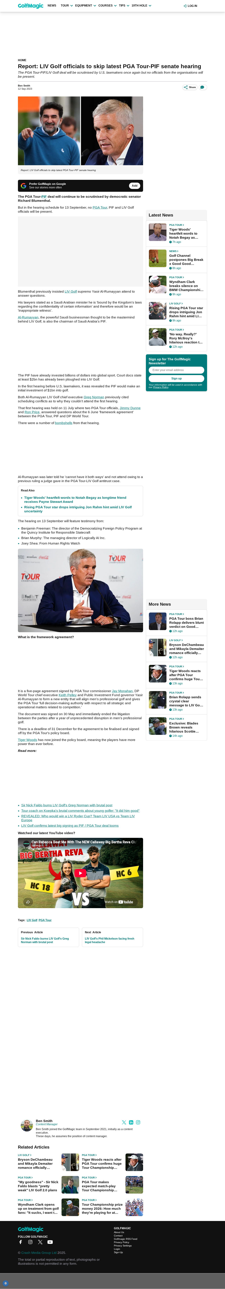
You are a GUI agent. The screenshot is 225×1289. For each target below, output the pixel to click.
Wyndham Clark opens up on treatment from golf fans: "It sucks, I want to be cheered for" (38, 1209)
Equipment (83, 5)
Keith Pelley (68, 695)
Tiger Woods (27, 740)
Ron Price (32, 412)
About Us (119, 1232)
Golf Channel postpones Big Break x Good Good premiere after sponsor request (186, 260)
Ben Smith (24, 85)
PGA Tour (100, 207)
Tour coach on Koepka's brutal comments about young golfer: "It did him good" (80, 811)
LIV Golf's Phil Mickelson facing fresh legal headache (109, 940)
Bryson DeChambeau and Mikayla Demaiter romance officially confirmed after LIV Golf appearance (37, 1164)
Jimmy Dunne (130, 408)
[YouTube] (50, 1243)
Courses (105, 5)
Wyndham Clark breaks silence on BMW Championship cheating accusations (185, 286)
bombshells (63, 423)
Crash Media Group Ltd (39, 1253)
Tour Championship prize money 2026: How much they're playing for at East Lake (102, 1209)
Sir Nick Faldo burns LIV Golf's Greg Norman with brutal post (66, 805)
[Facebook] (21, 1243)
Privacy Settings (123, 1245)
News (52, 5)
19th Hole (139, 5)
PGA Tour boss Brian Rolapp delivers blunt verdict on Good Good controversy (186, 623)
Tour (65, 5)
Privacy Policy (160, 387)
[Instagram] (31, 1243)
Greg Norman (94, 397)
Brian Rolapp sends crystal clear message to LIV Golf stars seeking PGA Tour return (185, 701)
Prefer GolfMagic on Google (47, 183)
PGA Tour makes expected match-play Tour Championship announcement (99, 1186)
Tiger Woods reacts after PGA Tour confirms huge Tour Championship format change (102, 1164)
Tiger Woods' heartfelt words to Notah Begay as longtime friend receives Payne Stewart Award (183, 234)
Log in (192, 5)
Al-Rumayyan (28, 317)
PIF (44, 196)
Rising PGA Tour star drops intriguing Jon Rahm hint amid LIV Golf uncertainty (186, 312)
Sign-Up (118, 1252)
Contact (118, 1235)
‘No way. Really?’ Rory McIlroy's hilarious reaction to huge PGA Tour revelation (185, 338)
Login (117, 1249)
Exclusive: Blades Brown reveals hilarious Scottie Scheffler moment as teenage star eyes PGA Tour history (185, 727)
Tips (122, 5)
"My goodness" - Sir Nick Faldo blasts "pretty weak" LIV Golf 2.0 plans (38, 1186)
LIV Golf (71, 291)
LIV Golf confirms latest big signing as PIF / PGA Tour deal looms (70, 825)
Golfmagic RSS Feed (125, 1239)
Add (134, 185)
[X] (41, 1243)
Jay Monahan (122, 691)
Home (22, 60)
